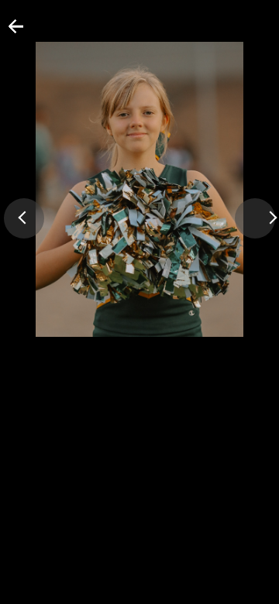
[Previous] (24, 218)
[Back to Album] (6, 32)
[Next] (255, 218)
